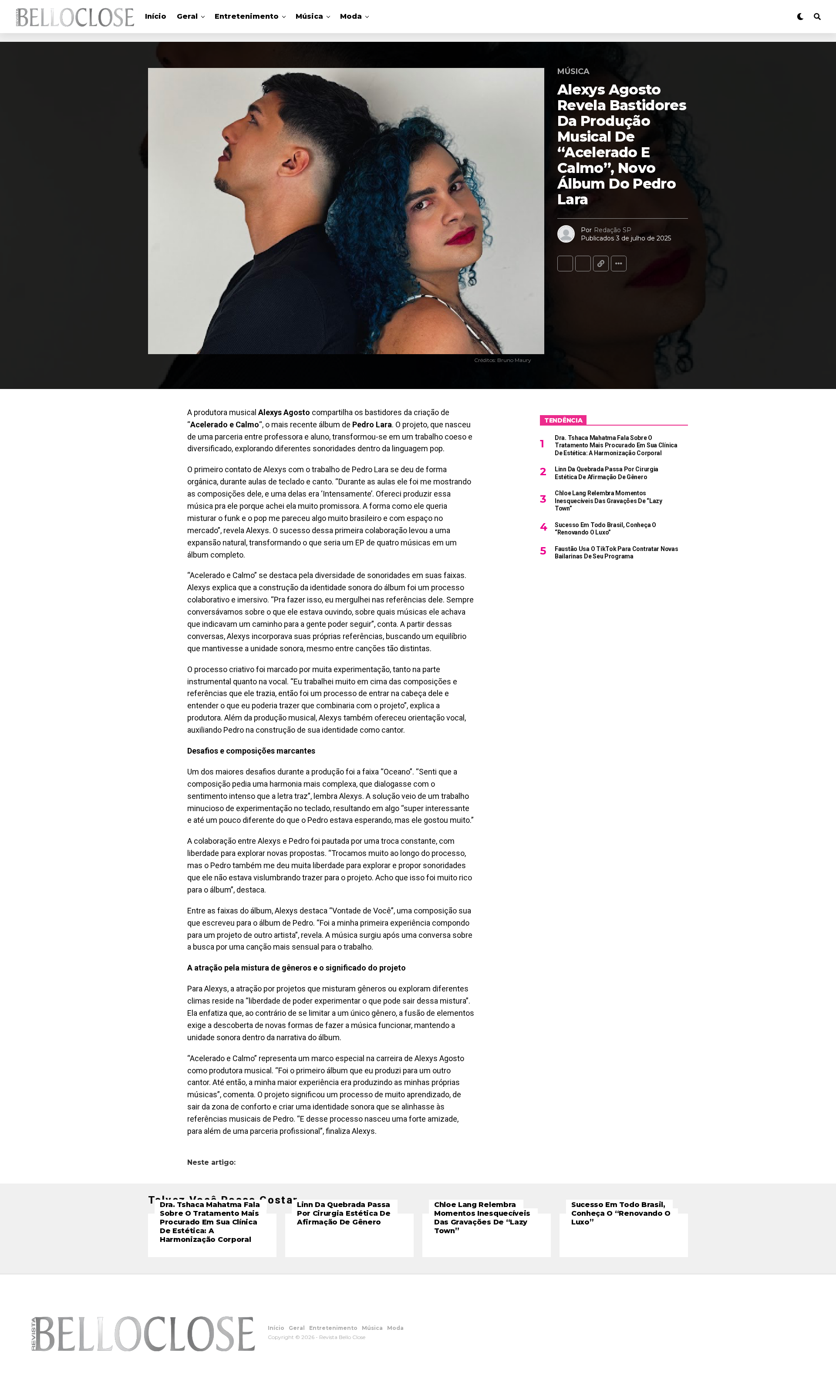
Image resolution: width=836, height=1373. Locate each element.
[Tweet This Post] (583, 263)
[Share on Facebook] (565, 263)
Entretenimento (247, 16)
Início (155, 16)
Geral (187, 16)
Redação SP (612, 230)
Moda (351, 16)
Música (309, 16)
